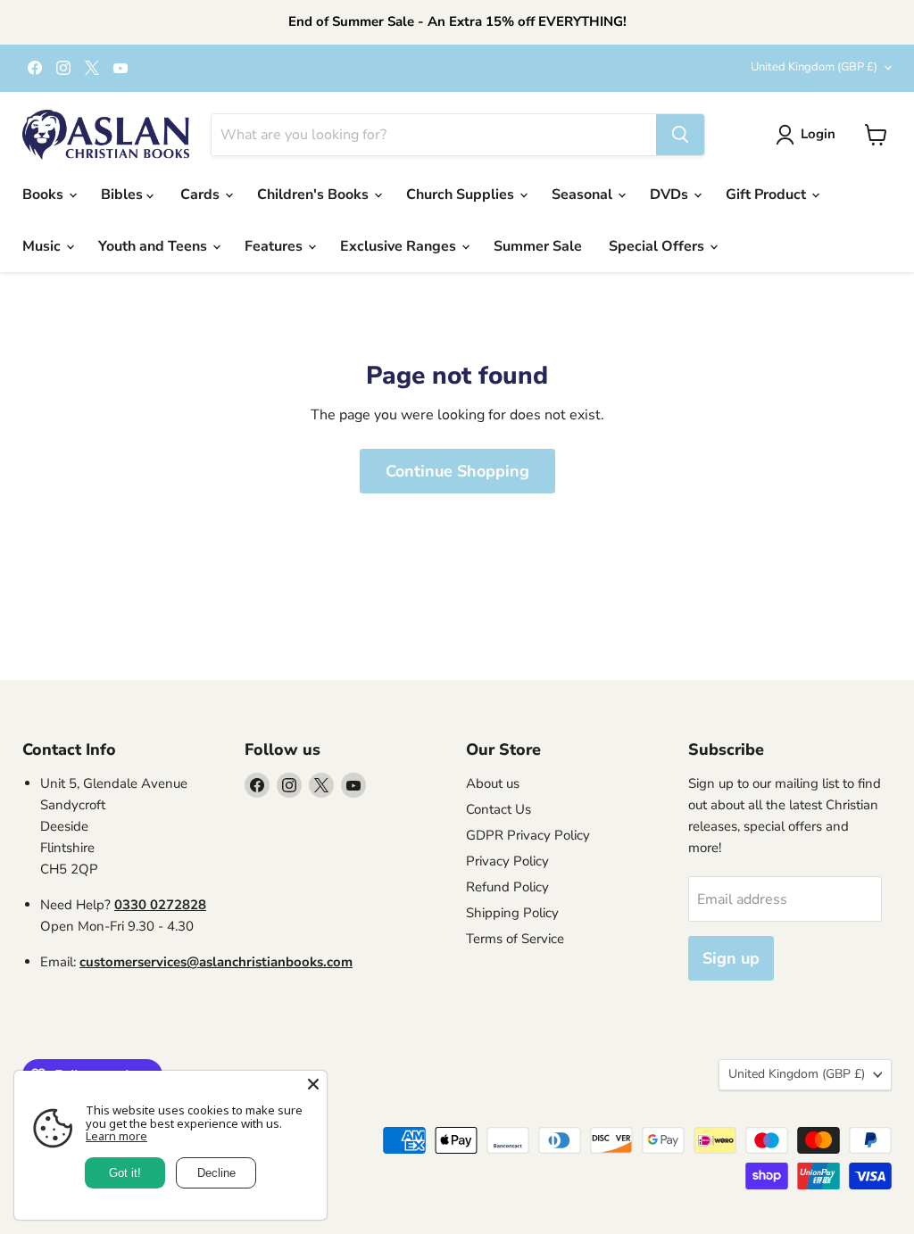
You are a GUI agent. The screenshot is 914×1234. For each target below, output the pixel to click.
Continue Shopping (457, 471)
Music (43, 246)
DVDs (671, 194)
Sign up (731, 958)
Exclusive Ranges (400, 246)
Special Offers (658, 246)
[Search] (680, 134)
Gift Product (768, 194)
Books (44, 194)
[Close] (313, 1084)
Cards (201, 194)
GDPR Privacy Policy (528, 835)
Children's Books (314, 194)
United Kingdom (814, 67)
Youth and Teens (154, 246)
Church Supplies (462, 194)
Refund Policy (507, 887)
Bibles (123, 194)
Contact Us (498, 809)
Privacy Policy (507, 861)
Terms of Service (515, 939)
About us (492, 783)
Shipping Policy (512, 913)
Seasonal (584, 194)
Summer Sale (538, 246)
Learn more (116, 1136)
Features (275, 246)
